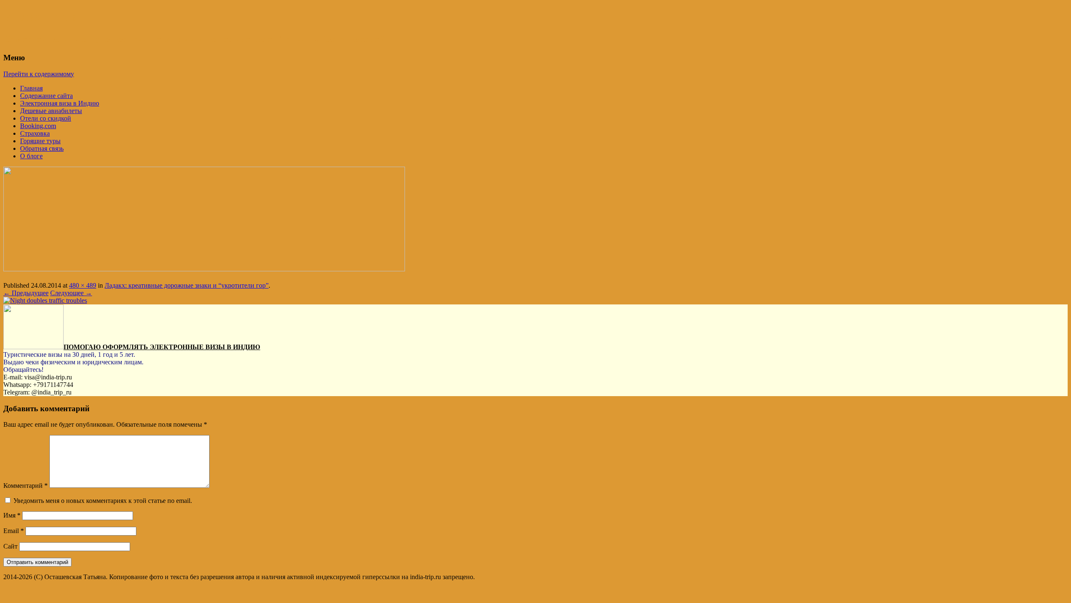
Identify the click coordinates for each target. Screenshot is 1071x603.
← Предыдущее (26, 292)
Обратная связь (42, 148)
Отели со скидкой (45, 118)
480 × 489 (82, 285)
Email (13, 530)
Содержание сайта (46, 95)
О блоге (31, 156)
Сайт (10, 546)
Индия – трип (44, 16)
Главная (31, 88)
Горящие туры (40, 140)
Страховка (35, 133)
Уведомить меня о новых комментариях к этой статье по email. (102, 500)
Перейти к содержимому (38, 73)
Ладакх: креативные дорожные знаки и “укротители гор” (187, 285)
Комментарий (25, 485)
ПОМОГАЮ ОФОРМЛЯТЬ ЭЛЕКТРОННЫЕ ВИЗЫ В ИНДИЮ (162, 346)
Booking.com (38, 125)
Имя (11, 515)
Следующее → (71, 292)
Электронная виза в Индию (59, 103)
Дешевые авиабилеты (51, 110)
